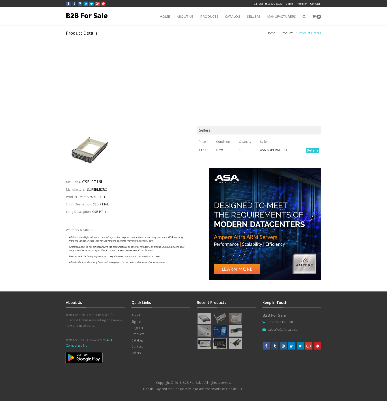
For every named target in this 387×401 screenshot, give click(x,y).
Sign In (290, 4)
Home (165, 16)
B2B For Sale (87, 15)
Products (209, 16)
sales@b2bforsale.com (284, 329)
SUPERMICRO (97, 189)
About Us (185, 16)
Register (302, 4)
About (135, 315)
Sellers (253, 16)
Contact (315, 4)
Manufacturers (281, 16)
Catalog (232, 16)
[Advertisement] (193, 74)
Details (312, 150)
